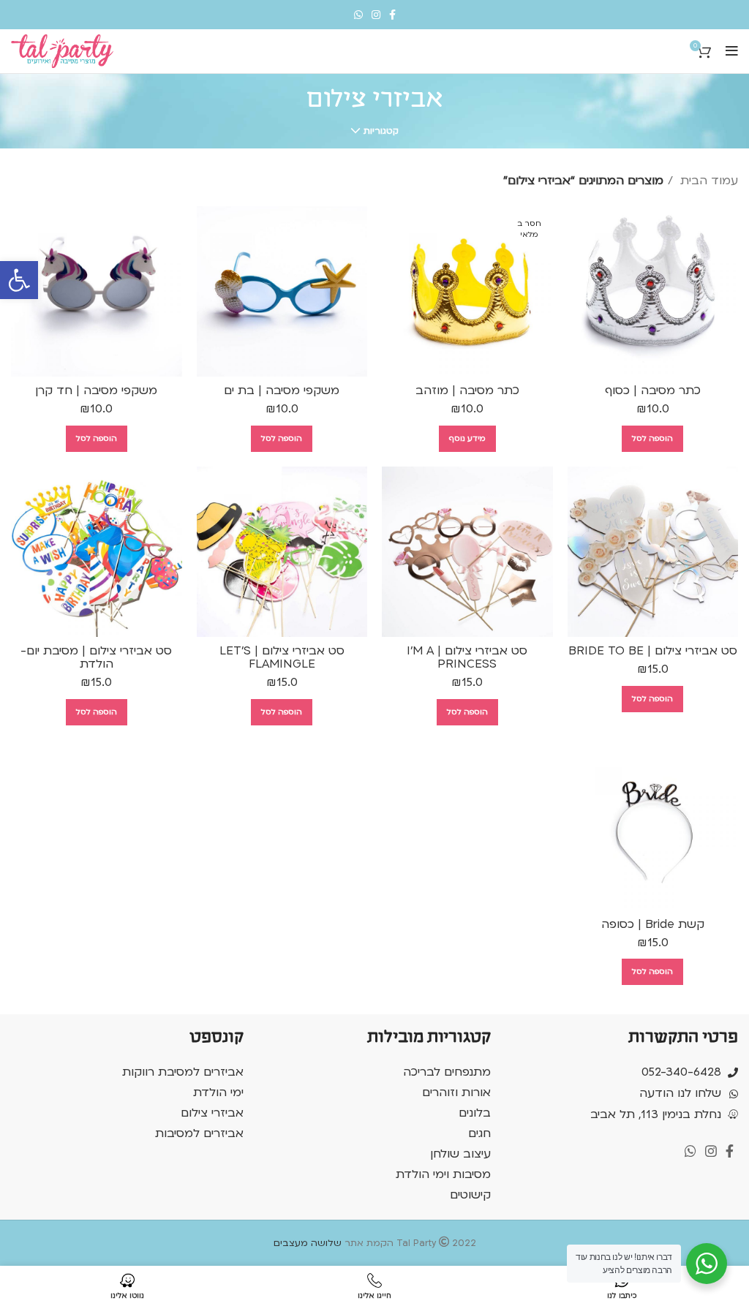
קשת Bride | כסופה (652, 924)
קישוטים (470, 1195)
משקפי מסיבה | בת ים (281, 390)
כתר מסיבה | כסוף (653, 390)
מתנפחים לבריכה (447, 1072)
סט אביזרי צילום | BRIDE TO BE (652, 651)
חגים (479, 1133)
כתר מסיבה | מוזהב (467, 390)
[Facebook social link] (392, 14)
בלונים (475, 1113)
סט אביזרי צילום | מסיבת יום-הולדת (96, 657)
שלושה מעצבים (308, 1243)
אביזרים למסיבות (199, 1133)
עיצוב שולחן (460, 1154)
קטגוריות (381, 131)
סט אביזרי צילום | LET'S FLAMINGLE (282, 657)
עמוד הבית (707, 181)
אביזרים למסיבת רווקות (183, 1072)
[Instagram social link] (376, 14)
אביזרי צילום (212, 1113)
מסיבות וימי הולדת (443, 1174)
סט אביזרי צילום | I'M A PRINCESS (467, 657)
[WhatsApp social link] (358, 14)
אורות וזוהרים (456, 1092)
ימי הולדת (218, 1092)
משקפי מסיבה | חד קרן (96, 390)
